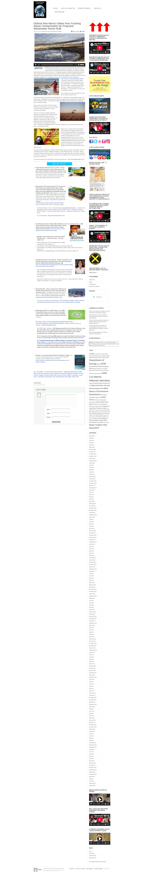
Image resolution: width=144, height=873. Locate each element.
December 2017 (92, 670)
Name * (48, 409)
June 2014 (91, 754)
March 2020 (91, 609)
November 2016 (92, 699)
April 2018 (91, 661)
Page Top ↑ (107, 868)
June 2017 (91, 684)
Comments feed (92, 855)
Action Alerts (44, 31)
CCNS (91, 354)
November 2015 (92, 727)
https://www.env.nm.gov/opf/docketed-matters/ (72, 78)
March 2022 (91, 555)
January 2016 (92, 722)
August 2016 (92, 706)
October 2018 (92, 648)
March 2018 (91, 663)
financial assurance (48, 373)
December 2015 (92, 724)
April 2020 (91, 607)
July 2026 (91, 438)
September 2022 (93, 542)
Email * (48, 413)
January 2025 (92, 478)
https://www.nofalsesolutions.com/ (76, 159)
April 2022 (91, 553)
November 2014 (92, 745)
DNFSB (99, 364)
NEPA (102, 388)
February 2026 (92, 449)
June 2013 (91, 781)
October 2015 (92, 729)
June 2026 (91, 440)
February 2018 (92, 666)
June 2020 (91, 602)
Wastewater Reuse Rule (62, 376)
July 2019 (91, 627)
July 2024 (91, 492)
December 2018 (92, 643)
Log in (90, 851)
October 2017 (92, 675)
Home (55, 8)
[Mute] (78, 65)
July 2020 (91, 600)
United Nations (106, 422)
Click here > (93, 272)
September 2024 (93, 487)
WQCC (70, 376)
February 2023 (92, 530)
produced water (48, 376)
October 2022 (92, 539)
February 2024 (92, 503)
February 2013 (92, 783)
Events (49, 31)
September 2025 (93, 460)
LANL (104, 373)
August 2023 (92, 517)
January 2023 (92, 533)
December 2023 (92, 508)
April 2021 (91, 580)
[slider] (82, 64)
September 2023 (93, 514)
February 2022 (92, 557)
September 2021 (93, 569)
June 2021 (91, 575)
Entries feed (91, 853)
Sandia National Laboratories (98, 410)
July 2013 (91, 778)
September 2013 (93, 774)
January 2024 (92, 505)
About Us (97, 8)
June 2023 (91, 521)
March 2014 (91, 760)
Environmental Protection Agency (99, 366)
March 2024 (91, 501)
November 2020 (92, 591)
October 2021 (92, 566)
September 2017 (93, 677)
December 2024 (92, 481)
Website (48, 417)
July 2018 (91, 654)
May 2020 (91, 605)
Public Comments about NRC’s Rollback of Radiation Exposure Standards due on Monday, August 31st (98, 322)
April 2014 (91, 758)
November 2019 (92, 618)
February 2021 (92, 584)
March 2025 (91, 474)
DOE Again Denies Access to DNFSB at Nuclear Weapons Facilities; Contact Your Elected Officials (98, 316)
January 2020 (92, 614)
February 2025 (92, 476)
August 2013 (92, 776)
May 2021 (91, 578)
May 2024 (91, 496)
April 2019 (91, 634)
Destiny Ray (40, 373)
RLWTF (90, 410)
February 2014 (92, 763)
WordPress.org (92, 857)
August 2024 (92, 490)
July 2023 (91, 519)
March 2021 (91, 582)
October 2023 (92, 512)
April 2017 (91, 688)
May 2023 (91, 524)
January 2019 (92, 641)
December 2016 (92, 697)
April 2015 (91, 740)
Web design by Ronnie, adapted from (51, 870)
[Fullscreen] (108, 52)
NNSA (91, 400)
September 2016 (93, 704)
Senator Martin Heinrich (99, 411)
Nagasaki (91, 383)
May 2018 (91, 659)
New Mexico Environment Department (63, 373)
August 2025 (92, 463)
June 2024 (91, 494)
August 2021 (92, 571)
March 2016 (91, 718)
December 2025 (92, 454)
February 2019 (92, 639)
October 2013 (92, 772)
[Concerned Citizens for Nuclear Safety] (40, 17)
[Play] (36, 65)
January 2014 (92, 765)
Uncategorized (92, 284)
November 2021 (92, 564)
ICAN (95, 370)
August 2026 (92, 436)
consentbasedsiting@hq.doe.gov (48, 325)
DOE (103, 363)
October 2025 (92, 458)
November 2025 (92, 456)
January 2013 (92, 785)
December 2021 (92, 562)
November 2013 (92, 769)
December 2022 (92, 535)
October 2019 (92, 621)
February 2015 (92, 742)
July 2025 (91, 465)
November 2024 (92, 483)
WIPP (96, 428)
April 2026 (91, 445)
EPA (90, 368)
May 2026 (91, 442)
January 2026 (92, 451)
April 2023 (91, 526)
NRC (95, 400)
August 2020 (92, 598)
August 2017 (92, 679)
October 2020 (92, 593)
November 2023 (92, 510)
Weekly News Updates (57, 31)
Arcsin (61, 870)
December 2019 (92, 616)
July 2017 (91, 681)
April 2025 (91, 472)
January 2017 (92, 695)
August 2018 (92, 652)
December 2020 (92, 589)
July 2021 (91, 573)
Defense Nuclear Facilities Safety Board (98, 357)
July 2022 (91, 546)
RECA (107, 408)
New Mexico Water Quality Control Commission (55, 375)
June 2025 (91, 467)
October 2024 (92, 485)
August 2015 (92, 731)
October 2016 (92, 702)
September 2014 (93, 747)
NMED (69, 375)
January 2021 (92, 587)
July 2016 (91, 708)
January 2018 (92, 668)
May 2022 (91, 551)
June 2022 (91, 548)
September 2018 (93, 650)
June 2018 (91, 657)
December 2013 (92, 767)
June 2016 (91, 711)
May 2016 (91, 713)
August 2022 (92, 544)
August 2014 (92, 749)
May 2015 (91, 738)
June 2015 (91, 736)
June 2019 (91, 630)
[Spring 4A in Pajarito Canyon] (104, 345)
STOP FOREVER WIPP (97, 415)
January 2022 (92, 560)
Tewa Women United (100, 416)
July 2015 (91, 733)
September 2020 (93, 596)
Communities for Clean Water (101, 354)
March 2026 (91, 447)
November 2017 (92, 672)
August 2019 (92, 625)
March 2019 (91, 636)
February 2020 (92, 611)
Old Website (59, 12)
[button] (99, 799)
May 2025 (91, 469)
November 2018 (92, 645)
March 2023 (91, 528)
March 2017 (91, 690)
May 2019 (91, 632)
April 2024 (91, 499)
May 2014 (91, 756)
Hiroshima (94, 368)
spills (54, 376)
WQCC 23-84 (75, 376)
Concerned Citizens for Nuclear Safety (99, 356)
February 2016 (92, 720)
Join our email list (68, 8)
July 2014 (91, 751)
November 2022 (92, 537)
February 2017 (92, 693)
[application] (59, 64)
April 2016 (91, 715)
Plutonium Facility (98, 404)
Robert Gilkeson (84, 8)
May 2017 (91, 686)
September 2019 (93, 623)
